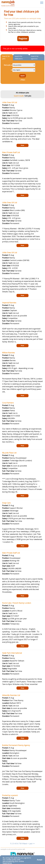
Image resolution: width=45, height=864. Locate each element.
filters (22, 79)
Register (23, 38)
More (22, 145)
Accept (39, 859)
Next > (25, 843)
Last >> (32, 843)
